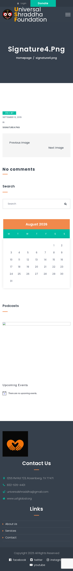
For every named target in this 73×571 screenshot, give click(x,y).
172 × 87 (9, 113)
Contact (10, 537)
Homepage (24, 58)
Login (23, 3)
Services (10, 531)
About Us (11, 524)
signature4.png (11, 127)
